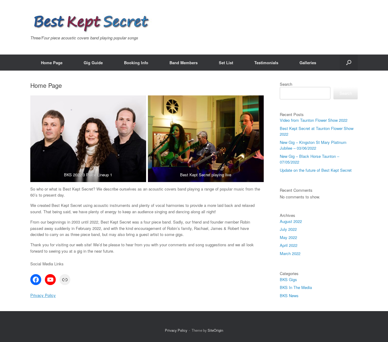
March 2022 (290, 253)
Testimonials (266, 62)
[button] (349, 63)
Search (286, 84)
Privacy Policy (43, 295)
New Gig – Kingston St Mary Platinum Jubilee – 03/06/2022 (313, 145)
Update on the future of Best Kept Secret (316, 170)
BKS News (289, 295)
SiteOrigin (215, 330)
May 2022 (288, 237)
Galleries (307, 62)
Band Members (183, 62)
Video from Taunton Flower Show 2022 (313, 120)
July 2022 (288, 229)
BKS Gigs (288, 279)
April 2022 (288, 245)
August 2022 (291, 221)
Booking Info (136, 62)
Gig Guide (93, 62)
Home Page (51, 62)
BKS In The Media (296, 287)
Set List (226, 62)
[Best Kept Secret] (91, 23)
